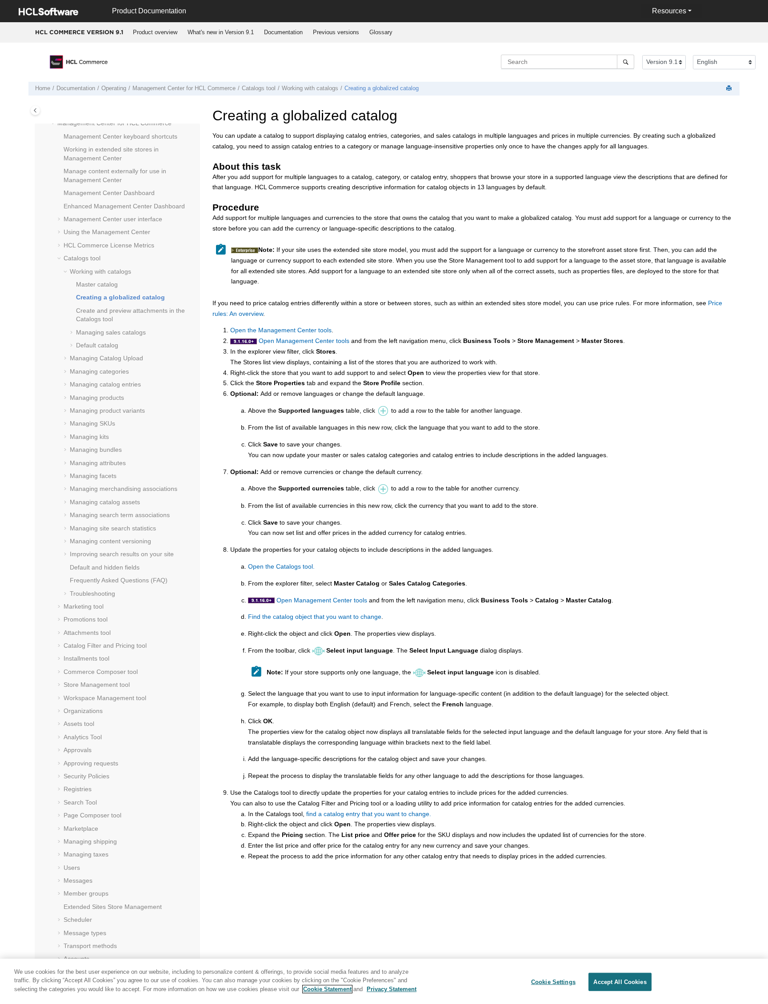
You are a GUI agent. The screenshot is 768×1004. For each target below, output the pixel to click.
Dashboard (109, 192)
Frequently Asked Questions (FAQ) (119, 580)
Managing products (97, 397)
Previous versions (336, 32)
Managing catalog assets (105, 502)
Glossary (380, 32)
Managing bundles (96, 449)
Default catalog (97, 345)
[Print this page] (730, 89)
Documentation (283, 32)
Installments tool (86, 658)
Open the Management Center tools (281, 330)
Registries (78, 789)
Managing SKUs (92, 423)
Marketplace (81, 828)
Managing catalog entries (105, 384)
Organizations (83, 710)
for (184, 88)
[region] (384, 981)
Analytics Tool (83, 737)
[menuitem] (155, 32)
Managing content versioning (110, 541)
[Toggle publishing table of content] (35, 110)
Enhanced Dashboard (124, 206)
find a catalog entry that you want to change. (368, 813)
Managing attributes (98, 462)
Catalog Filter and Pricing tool (105, 645)
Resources (669, 11)
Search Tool (80, 802)
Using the (107, 231)
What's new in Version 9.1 (221, 32)
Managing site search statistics (113, 528)
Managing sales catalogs (111, 332)
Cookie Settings (553, 982)
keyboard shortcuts (120, 136)
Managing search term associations (120, 514)
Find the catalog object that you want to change (314, 616)
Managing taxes (86, 854)
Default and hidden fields (105, 567)
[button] (53, 123)
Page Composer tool (92, 815)
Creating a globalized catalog (381, 88)
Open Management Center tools (304, 340)
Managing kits (89, 436)
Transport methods (90, 945)
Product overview (155, 32)
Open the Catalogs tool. (281, 566)
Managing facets (93, 475)
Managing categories (99, 371)
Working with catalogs (310, 88)
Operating (113, 88)
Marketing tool (84, 606)
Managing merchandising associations (123, 488)
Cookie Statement (327, 989)
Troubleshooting (92, 593)
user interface (113, 219)
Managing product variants (107, 410)
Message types (85, 932)
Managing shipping (90, 841)
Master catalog (97, 284)
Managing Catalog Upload (106, 358)
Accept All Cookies (619, 982)
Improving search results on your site (122, 554)
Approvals (78, 749)
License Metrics (109, 245)
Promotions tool (86, 619)
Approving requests (91, 763)
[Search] (625, 62)
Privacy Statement (391, 989)
